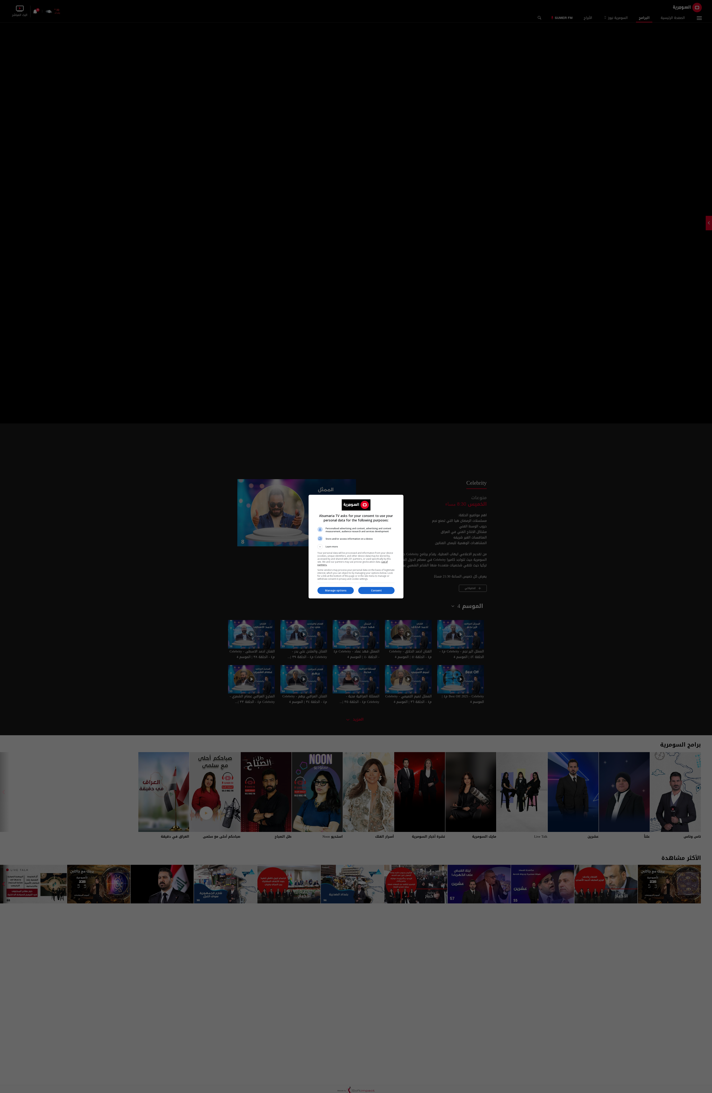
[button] (356, 546)
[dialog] (356, 546)
